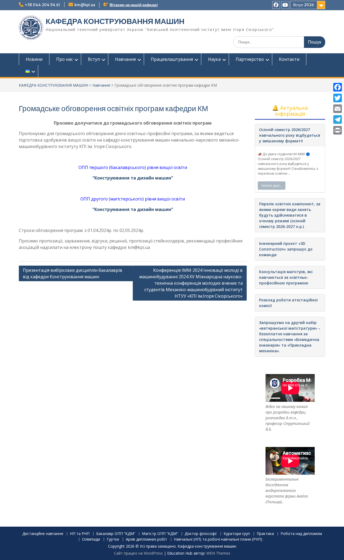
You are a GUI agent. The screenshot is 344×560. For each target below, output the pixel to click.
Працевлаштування (172, 59)
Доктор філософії (201, 534)
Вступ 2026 (303, 4)
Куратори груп (237, 534)
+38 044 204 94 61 (42, 4)
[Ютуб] (285, 5)
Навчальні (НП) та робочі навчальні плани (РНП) (218, 539)
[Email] (337, 108)
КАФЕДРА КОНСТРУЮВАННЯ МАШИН (115, 21)
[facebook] (276, 5)
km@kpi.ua (84, 4)
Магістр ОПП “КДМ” (160, 534)
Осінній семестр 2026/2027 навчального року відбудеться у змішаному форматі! (289, 135)
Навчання (125, 59)
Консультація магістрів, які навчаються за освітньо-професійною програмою (286, 277)
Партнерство (250, 59)
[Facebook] (337, 87)
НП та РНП (79, 534)
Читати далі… (271, 185)
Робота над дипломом (301, 534)
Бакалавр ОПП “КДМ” (115, 534)
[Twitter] (337, 98)
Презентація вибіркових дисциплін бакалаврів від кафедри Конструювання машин (72, 273)
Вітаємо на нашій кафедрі (134, 4)
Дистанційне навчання (42, 534)
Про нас (64, 59)
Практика (265, 534)
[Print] (337, 130)
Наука (214, 59)
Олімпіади (91, 539)
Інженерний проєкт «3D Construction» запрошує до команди (286, 249)
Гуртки (113, 539)
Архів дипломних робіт (146, 539)
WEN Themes (218, 553)
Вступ (94, 59)
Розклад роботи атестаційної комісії (288, 302)
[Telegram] (337, 119)
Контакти (289, 59)
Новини (34, 59)
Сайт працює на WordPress (138, 553)
